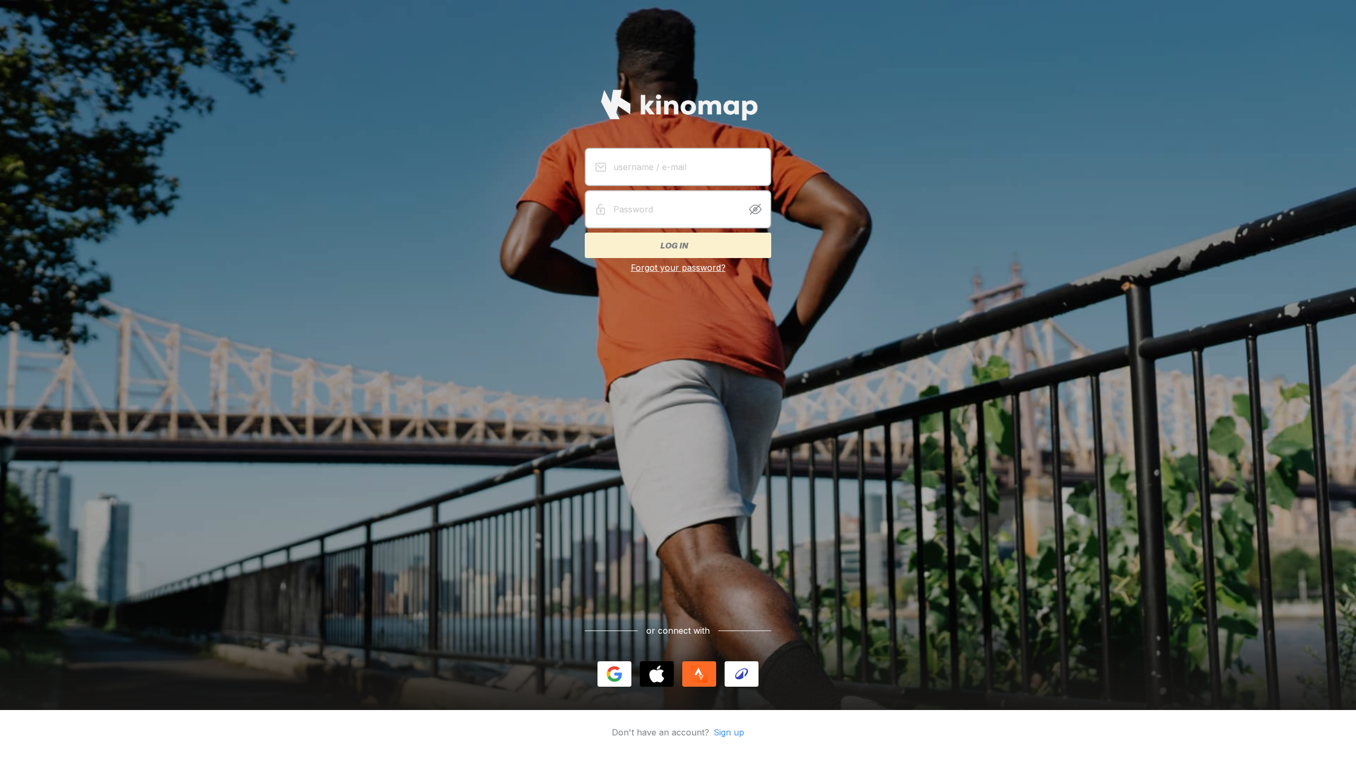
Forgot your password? (678, 267)
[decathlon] (742, 674)
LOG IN (674, 245)
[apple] (657, 674)
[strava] (699, 674)
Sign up (728, 732)
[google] (614, 674)
